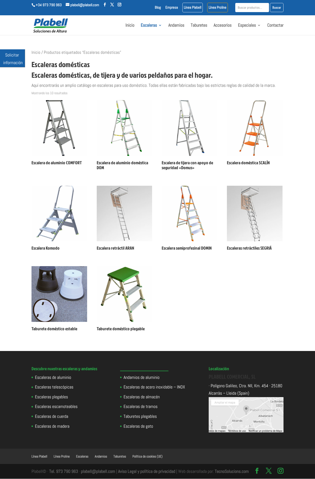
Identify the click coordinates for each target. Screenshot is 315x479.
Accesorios (223, 25)
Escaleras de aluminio (53, 377)
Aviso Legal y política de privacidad (146, 471)
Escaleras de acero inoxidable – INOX (154, 387)
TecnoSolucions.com (232, 471)
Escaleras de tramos (141, 406)
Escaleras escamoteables (56, 406)
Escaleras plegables (51, 397)
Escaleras (149, 25)
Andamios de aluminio (141, 377)
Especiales (247, 25)
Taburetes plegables (140, 416)
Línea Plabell (192, 7)
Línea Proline (217, 7)
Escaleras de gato (138, 426)
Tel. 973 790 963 (63, 471)
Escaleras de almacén (142, 397)
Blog (158, 7)
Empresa (171, 7)
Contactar (275, 25)
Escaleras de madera (52, 426)
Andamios (176, 25)
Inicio (130, 25)
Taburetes (199, 25)
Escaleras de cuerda (51, 416)
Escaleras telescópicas (54, 387)
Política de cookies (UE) (147, 456)
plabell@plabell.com (98, 471)
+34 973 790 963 (49, 4)
